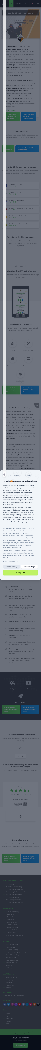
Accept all (20, 572)
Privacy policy (22, 522)
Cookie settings (29, 567)
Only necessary (12, 567)
